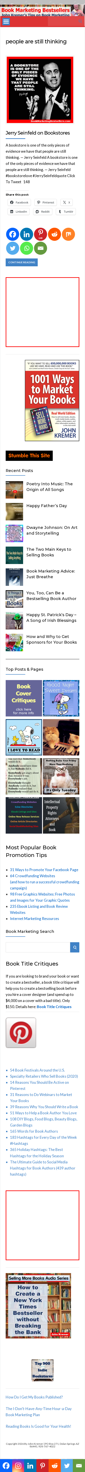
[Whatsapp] (26, 248)
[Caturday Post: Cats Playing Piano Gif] (61, 738)
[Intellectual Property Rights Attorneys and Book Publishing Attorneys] (61, 816)
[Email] (40, 248)
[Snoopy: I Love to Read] (24, 738)
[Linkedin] (26, 234)
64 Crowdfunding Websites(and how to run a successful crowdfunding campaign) (44, 882)
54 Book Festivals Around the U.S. (37, 1070)
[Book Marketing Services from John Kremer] (24, 699)
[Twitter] (12, 248)
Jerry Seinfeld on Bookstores (38, 133)
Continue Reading (21, 262)
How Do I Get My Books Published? (34, 1397)
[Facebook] (12, 234)
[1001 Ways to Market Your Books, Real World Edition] (52, 440)
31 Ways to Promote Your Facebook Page (44, 869)
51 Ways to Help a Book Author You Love (43, 1113)
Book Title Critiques (54, 1006)
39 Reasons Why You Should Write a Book (44, 1106)
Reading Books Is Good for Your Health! (38, 1426)
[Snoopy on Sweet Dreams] (61, 699)
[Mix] (68, 234)
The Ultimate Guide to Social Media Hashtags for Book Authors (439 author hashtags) (42, 1168)
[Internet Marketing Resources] (24, 816)
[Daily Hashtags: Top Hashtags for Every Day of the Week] (61, 777)
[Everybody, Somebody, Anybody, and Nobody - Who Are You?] (24, 777)
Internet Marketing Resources (34, 918)
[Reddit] (54, 234)
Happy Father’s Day (46, 505)
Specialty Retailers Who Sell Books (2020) (44, 1076)
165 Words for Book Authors (34, 1131)
